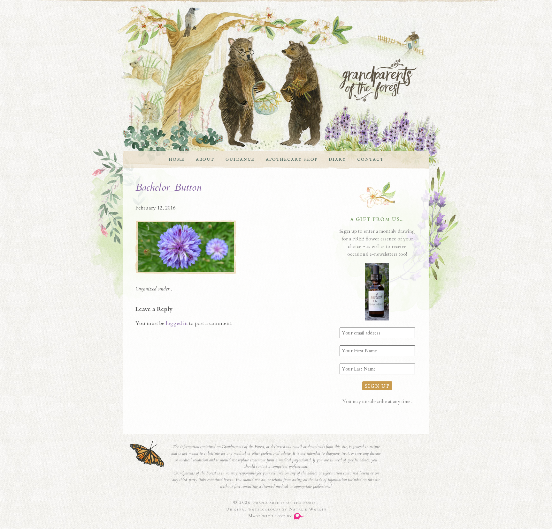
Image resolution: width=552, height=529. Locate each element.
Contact (370, 159)
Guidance (240, 159)
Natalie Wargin (308, 509)
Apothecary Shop (292, 159)
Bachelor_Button (168, 187)
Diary (337, 159)
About (205, 159)
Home (177, 159)
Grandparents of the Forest (270, 80)
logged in (177, 323)
